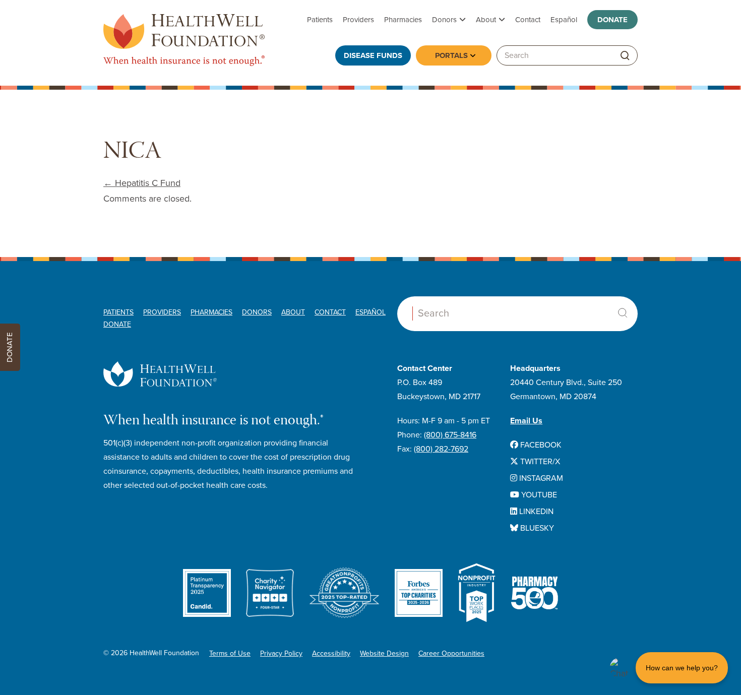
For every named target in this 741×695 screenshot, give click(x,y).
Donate (612, 19)
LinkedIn (535, 512)
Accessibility (331, 653)
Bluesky (536, 528)
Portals (451, 55)
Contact (527, 19)
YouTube (538, 495)
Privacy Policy (281, 653)
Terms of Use (230, 653)
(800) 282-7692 (441, 449)
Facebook (540, 445)
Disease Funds (373, 55)
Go (625, 55)
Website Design (384, 653)
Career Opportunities (451, 653)
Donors (444, 19)
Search (623, 313)
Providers (358, 19)
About (486, 19)
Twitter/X (539, 462)
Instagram (540, 478)
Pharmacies (403, 19)
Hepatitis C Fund (141, 182)
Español (563, 19)
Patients (320, 19)
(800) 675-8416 (450, 435)
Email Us (526, 421)
